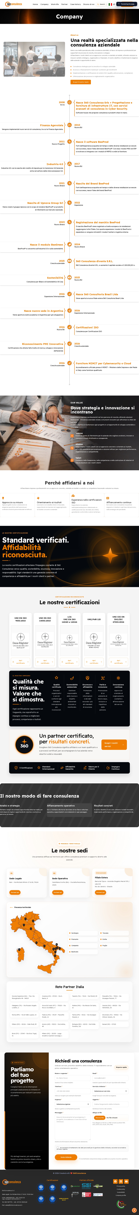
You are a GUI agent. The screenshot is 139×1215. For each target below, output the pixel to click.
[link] (41, 1187)
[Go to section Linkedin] (121, 1181)
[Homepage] (13, 4)
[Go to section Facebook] (115, 1181)
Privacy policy (121, 1186)
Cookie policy (121, 1189)
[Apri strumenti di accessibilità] (134, 1210)
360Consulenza (79, 1173)
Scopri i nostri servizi (111, 744)
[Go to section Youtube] (126, 1181)
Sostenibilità (121, 1192)
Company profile (121, 1195)
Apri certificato (20, 662)
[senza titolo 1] (11, 1182)
